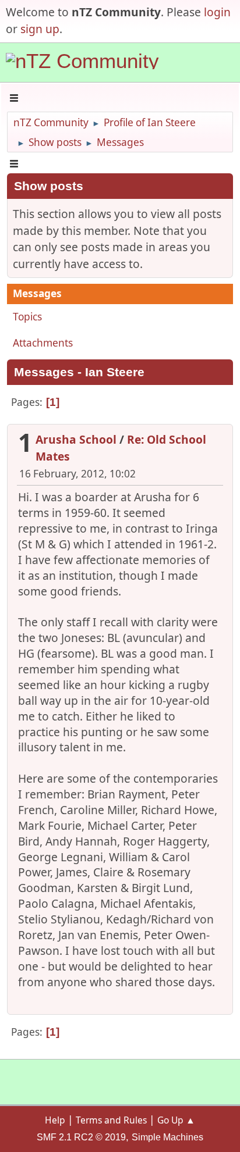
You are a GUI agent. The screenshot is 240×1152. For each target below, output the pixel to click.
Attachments (43, 342)
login (217, 12)
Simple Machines (167, 1137)
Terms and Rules (111, 1120)
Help (55, 1120)
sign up (39, 29)
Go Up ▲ (176, 1120)
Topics (27, 316)
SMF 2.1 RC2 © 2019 (81, 1137)
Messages (37, 293)
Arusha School (76, 439)
